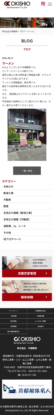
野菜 (5, 206)
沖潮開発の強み (40, 311)
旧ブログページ (12, 239)
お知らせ (8, 186)
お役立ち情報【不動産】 (17, 219)
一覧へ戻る (27, 170)
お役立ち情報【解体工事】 (18, 213)
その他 (7, 232)
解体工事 (8, 193)
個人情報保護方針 (13, 331)
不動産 (7, 199)
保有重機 (13, 321)
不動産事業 (40, 316)
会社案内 (41, 326)
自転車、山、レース (14, 226)
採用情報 (13, 326)
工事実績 (13, 316)
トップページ (13, 311)
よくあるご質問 (40, 321)
